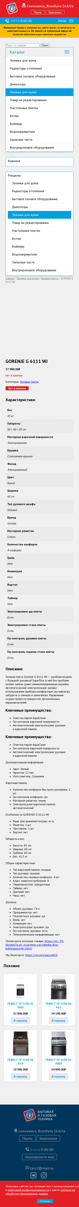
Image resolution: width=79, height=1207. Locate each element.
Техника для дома (23, 60)
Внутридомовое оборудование (32, 147)
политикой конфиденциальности (28, 1190)
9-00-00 (21, 21)
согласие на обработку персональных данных (40, 1191)
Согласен (45, 1201)
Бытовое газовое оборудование (32, 76)
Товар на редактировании (28, 100)
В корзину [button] (20, 1020)
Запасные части (21, 139)
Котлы (14, 116)
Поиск (45, 45)
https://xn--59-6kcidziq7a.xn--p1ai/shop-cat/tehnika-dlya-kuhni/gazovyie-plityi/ (35, 944)
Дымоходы (18, 84)
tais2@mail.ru (41, 1168)
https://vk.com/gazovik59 (41, 955)
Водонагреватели (22, 131)
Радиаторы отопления (26, 68)
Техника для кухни (23, 92)
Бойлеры (16, 124)
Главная (10, 278)
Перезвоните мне (39, 1157)
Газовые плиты (49, 278)
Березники (55, 12)
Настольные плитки (24, 108)
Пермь (38, 12)
